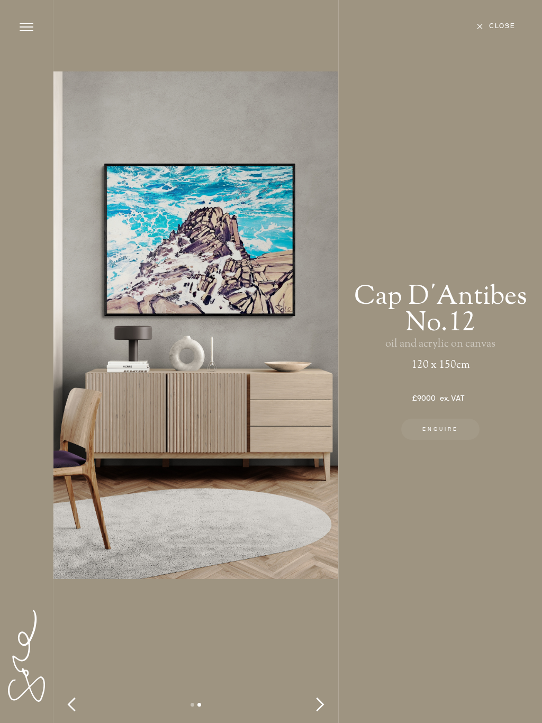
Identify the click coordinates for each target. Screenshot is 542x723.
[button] (74, 361)
